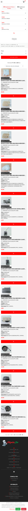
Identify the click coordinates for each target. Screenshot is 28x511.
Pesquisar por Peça (21, 7)
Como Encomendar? (14, 489)
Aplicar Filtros (14, 57)
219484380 (14, 455)
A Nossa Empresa (14, 478)
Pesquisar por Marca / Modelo (10, 7)
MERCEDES (13, 44)
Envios (14, 491)
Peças (7, 44)
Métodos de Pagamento (14, 493)
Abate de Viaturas (14, 488)
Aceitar (18, 509)
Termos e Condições (14, 497)
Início (2, 44)
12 (17, 434)
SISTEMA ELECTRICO (20, 46)
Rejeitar (24, 509)
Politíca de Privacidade (14, 494)
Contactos (14, 480)
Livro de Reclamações (14, 486)
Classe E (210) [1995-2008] (7, 46)
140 (20, 434)
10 (14, 434)
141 (22, 434)
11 (16, 434)
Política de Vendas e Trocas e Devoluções (14, 496)
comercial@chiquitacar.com (14, 458)
